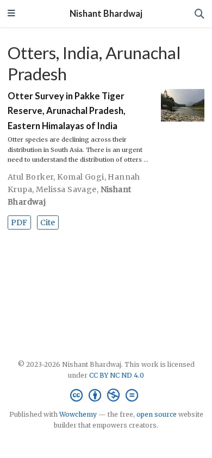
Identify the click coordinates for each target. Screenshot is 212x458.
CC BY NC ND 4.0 (116, 375)
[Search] (199, 14)
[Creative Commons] (106, 395)
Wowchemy (78, 414)
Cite (47, 222)
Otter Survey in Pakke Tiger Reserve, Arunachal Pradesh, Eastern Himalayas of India (67, 111)
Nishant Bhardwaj (106, 13)
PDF (19, 222)
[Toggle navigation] (11, 14)
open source (156, 414)
